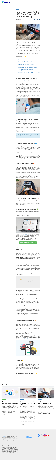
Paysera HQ (37, 2)
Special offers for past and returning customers (29, 72)
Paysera (3, 436)
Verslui (32, 2)
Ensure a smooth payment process (26, 66)
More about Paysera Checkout (27, 242)
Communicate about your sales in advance (27, 67)
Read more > (24, 136)
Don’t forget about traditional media (26, 69)
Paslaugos (17, 2)
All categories (5, 8)
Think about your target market (25, 61)
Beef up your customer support (25, 74)
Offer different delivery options (25, 70)
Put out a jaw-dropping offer (24, 63)
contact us (22, 283)
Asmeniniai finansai (25, 2)
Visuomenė (44, 2)
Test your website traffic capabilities (26, 64)
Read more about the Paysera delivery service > (31, 338)
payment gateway (23, 80)
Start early (20, 59)
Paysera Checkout (25, 234)
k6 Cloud (29, 202)
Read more (4, 454)
